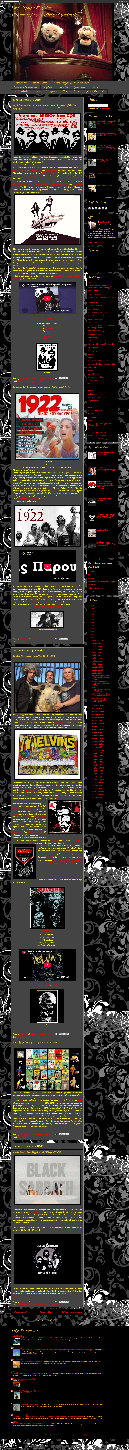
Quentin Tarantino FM (97, 432)
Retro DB (63, 87)
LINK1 (44, 318)
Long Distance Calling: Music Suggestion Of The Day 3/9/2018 (106, 516)
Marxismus (92, 338)
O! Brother (48, 333)
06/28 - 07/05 (98, 741)
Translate (106, 108)
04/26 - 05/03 (98, 768)
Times (90, 404)
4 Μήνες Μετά (92, 381)
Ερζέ (80, 1100)
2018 (93, 629)
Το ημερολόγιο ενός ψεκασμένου (97, 294)
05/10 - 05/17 (98, 762)
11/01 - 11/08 (97, 664)
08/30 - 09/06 (98, 720)
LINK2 (51, 318)
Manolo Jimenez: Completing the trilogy (106, 469)
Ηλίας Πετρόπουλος (94, 397)
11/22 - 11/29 (97, 655)
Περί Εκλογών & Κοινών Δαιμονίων (98, 316)
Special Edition (42, 381)
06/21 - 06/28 (98, 744)
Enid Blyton (18, 1098)
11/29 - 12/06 (97, 652)
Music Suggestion (31, 381)
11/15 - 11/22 (97, 658)
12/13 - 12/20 (97, 646)
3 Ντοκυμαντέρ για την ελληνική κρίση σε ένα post (101, 298)
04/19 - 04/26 (98, 771)
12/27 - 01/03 (97, 640)
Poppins (48, 328)
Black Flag (59, 722)
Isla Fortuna (25, 1393)
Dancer (49, 331)
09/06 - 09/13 (98, 718)
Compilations (48, 87)
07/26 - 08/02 (98, 729)
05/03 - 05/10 (98, 765)
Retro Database (23, 1137)
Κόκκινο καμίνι (18, 1348)
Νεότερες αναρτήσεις (21, 1312)
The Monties (93, 417)
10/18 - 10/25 (97, 670)
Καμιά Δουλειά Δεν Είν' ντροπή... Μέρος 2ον (104, 160)
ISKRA (15, 1422)
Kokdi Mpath (105, 222)
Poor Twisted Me (103, 173)
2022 (93, 617)
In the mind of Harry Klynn (22, 1415)
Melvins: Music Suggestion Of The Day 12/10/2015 (34, 656)
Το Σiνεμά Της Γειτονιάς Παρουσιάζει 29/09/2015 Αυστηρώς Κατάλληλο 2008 (106, 147)
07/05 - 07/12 (98, 738)
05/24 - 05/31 (98, 756)
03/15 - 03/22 (98, 786)
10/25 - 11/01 (97, 667)
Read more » (16, 1128)
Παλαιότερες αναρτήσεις (71, 1312)
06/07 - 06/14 (98, 750)
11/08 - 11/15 (97, 661)
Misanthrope (93, 374)
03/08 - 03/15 (98, 789)
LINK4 (58, 607)
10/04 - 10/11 (97, 706)
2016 (93, 635)
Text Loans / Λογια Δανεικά (25, 87)
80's (90, 407)
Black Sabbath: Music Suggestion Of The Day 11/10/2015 (37, 1152)
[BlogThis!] (62, 378)
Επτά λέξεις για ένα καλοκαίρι (31, 1362)
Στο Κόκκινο (92, 572)
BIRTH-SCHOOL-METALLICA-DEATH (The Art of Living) (100, 287)
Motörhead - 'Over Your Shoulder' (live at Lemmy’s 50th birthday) (40, 1338)
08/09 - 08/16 (98, 723)
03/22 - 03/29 (98, 783)
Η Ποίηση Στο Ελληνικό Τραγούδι (98, 361)
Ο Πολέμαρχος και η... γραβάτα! (31, 1405)
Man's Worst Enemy (96, 331)
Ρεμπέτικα (91, 578)
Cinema (37, 91)
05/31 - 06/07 (98, 753)
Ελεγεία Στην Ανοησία (94, 334)
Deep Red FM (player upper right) (102, 582)
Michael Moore (94, 347)
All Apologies (93, 394)
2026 (93, 605)
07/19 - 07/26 (98, 732)
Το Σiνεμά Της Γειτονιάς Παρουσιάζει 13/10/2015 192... (101, 683)
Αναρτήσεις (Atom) (51, 1320)
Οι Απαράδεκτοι (93, 429)
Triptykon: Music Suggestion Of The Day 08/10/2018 (106, 544)
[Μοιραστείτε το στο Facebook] (65, 378)
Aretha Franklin (48, 184)
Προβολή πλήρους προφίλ (96, 243)
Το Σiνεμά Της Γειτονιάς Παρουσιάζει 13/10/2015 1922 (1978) (41, 387)
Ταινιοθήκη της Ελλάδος (29, 498)
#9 (79, 1210)
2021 (93, 620)
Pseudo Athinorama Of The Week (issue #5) (106, 122)
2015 (93, 638)
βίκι (21, 1100)
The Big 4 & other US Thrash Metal (101, 364)
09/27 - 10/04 (98, 709)
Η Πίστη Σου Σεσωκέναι (104, 185)
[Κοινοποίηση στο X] (63, 378)
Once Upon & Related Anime (99, 439)
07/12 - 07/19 (97, 735)
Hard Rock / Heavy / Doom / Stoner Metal (31, 1305)
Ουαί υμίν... (91, 391)
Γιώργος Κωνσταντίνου (95, 411)
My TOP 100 (34, 1212)
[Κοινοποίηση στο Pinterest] (67, 378)
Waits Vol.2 (47, 339)
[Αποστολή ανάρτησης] (55, 378)
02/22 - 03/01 (98, 795)
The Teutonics (94, 414)
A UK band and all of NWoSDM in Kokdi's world (101, 425)
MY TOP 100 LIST (95, 291)
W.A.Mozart (92, 367)
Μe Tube (96, 87)
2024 (93, 611)
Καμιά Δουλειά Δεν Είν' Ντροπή (97, 312)
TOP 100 (60, 1305)
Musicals (91, 357)
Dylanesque (93, 401)
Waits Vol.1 (47, 336)
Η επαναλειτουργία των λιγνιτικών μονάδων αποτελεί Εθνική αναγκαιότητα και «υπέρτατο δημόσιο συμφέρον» (57, 1350)
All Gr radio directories (98, 588)
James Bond (93, 303)
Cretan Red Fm (94, 585)
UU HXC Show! (26, 1381)
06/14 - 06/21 (98, 747)
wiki (45, 165)
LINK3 (51, 607)
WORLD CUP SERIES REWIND (104, 500)
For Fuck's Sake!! (95, 306)
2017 (93, 632)
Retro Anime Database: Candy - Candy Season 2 (106, 134)
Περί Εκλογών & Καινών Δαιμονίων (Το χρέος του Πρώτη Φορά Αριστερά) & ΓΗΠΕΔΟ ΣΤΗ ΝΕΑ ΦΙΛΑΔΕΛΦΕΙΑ (105, 485)
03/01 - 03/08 (98, 792)
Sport (90, 575)
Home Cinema (22, 642)
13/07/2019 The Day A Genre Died (105, 453)
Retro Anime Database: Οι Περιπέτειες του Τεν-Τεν (36, 1043)
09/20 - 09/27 (98, 712)
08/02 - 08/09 (98, 726)
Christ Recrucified (95, 377)
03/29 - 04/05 (98, 780)
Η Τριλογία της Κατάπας (95, 351)
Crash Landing (102, 530)
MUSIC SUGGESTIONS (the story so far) (71, 83)
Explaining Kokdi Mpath (94, 91)
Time (90, 387)
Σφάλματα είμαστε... (94, 323)
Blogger (85, 1435)
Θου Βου (91, 371)
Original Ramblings (40, 83)
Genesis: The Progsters (97, 436)
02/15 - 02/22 (98, 798)
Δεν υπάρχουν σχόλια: (44, 378)
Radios (76, 91)
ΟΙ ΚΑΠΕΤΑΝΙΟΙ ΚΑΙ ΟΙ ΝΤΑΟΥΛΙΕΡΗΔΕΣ (29, 1424)
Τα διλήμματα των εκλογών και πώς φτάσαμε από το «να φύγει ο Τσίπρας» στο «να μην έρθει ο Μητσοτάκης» (48, 1417)
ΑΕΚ (89, 282)
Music (65, 91)
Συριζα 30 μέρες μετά (95, 319)
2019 (93, 626)
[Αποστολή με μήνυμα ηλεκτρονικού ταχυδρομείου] (60, 378)
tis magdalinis (17, 1403)
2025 (93, 608)
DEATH (91, 421)
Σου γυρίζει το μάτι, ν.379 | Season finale (26, 1374)
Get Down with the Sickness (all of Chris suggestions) (102, 327)
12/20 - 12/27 (97, 643)
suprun (75, 1435)
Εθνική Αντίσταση (93, 384)
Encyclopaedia (51, 91)
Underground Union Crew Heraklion (24, 1379)
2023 (93, 614)
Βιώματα (90, 354)
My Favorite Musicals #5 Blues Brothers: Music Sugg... (101, 677)
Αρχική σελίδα (20, 83)
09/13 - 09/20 (98, 714)
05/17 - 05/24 (98, 759)
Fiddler (49, 326)
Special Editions (80, 87)
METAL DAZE (18, 1336)
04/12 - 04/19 (97, 774)
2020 (93, 623)
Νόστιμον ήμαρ (18, 1372)
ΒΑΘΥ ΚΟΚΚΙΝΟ (19, 1360)
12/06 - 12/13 (97, 649)
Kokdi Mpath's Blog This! (31, 8)
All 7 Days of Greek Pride (98, 341)
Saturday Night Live (33, 176)
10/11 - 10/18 (97, 673)
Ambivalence (93, 309)
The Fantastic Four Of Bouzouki (101, 344)
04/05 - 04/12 (98, 777)
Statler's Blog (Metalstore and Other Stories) (27, 1391)
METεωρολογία (21, 91)
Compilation (21, 381)
